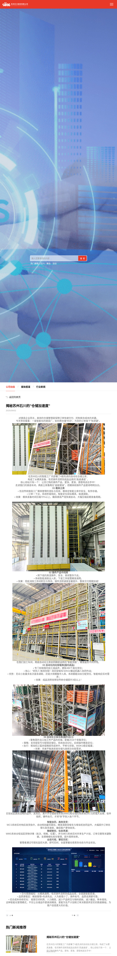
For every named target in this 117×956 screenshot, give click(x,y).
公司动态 (10, 387)
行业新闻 (40, 387)
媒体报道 (25, 387)
